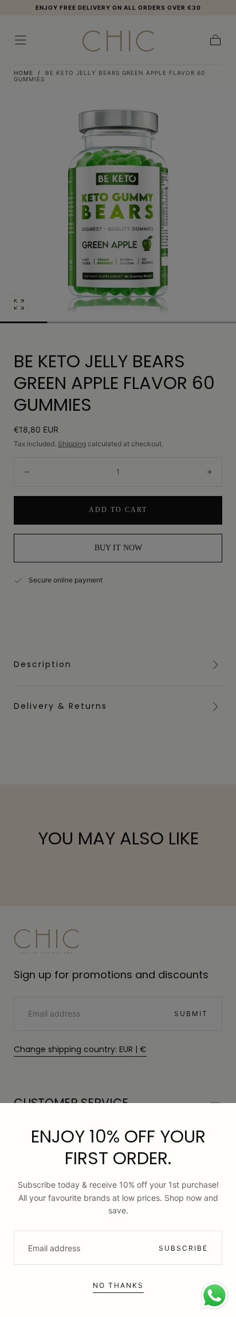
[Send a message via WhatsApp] (214, 1295)
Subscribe (183, 1248)
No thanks (118, 1285)
